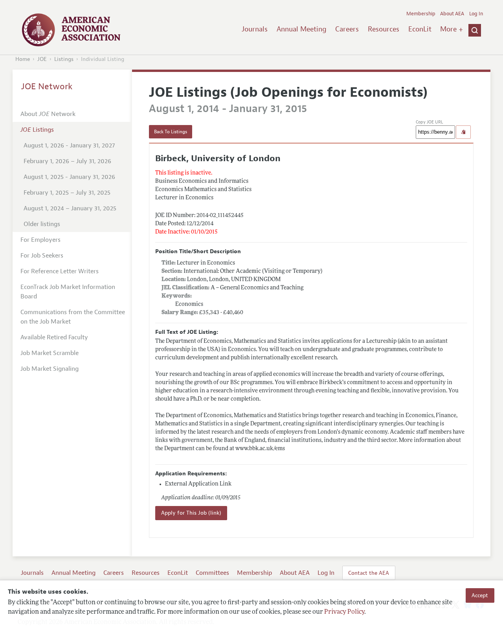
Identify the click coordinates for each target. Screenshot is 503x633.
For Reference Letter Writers (59, 271)
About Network (47, 114)
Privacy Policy (344, 612)
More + (451, 29)
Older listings (42, 224)
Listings (63, 59)
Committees (212, 573)
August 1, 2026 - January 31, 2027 (69, 145)
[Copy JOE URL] (463, 132)
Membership (420, 14)
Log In (476, 14)
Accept (480, 595)
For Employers (40, 240)
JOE (42, 59)
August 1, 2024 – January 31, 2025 (70, 208)
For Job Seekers (41, 255)
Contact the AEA (368, 572)
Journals (255, 29)
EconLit (419, 29)
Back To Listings (170, 132)
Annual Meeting (302, 29)
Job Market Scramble (49, 353)
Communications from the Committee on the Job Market (72, 317)
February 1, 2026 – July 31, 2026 (67, 161)
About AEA (452, 14)
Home (22, 59)
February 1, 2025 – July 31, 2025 (67, 193)
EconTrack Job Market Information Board (67, 291)
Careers (347, 29)
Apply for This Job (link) (191, 513)
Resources (383, 29)
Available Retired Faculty (54, 337)
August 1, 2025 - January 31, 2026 (69, 177)
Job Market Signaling (49, 369)
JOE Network (47, 86)
